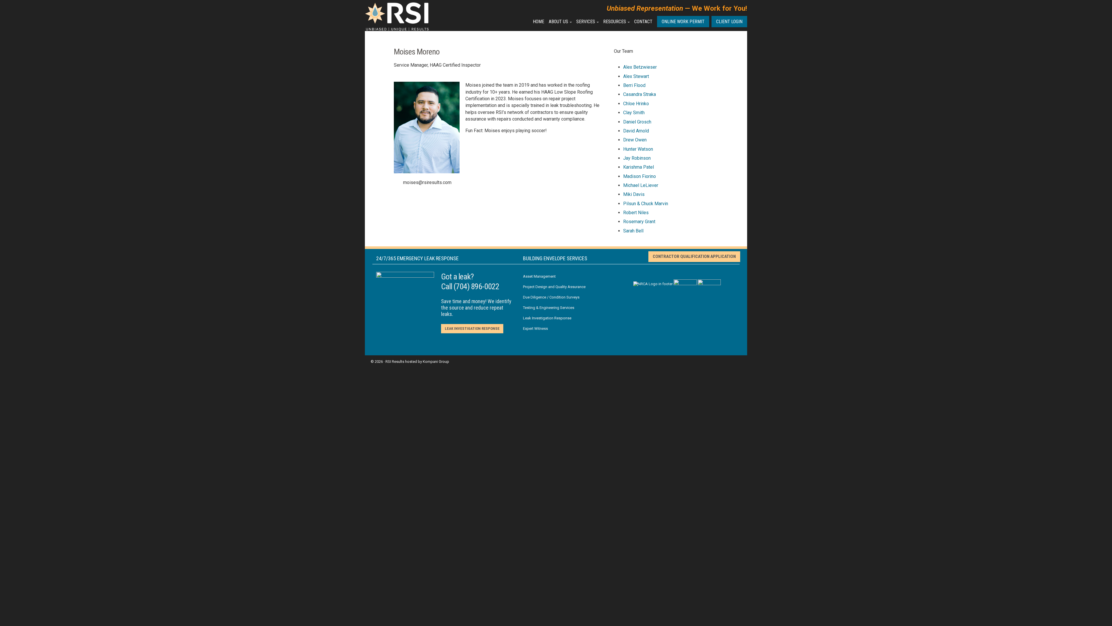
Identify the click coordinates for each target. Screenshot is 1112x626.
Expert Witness (535, 328)
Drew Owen (635, 140)
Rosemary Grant (639, 221)
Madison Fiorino (639, 176)
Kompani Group (436, 361)
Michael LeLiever (640, 185)
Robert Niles (636, 212)
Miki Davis (634, 194)
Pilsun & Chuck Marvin (645, 203)
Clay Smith (634, 112)
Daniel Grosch (637, 122)
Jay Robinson (637, 158)
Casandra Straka (639, 94)
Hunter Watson (638, 149)
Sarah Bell (633, 231)
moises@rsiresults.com (427, 182)
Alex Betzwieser (640, 67)
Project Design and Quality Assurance (554, 287)
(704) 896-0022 (476, 286)
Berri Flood (634, 85)
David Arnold (636, 131)
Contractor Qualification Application (694, 256)
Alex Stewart (636, 76)
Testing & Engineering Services (548, 307)
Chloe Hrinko (636, 103)
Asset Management (539, 276)
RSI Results (394, 361)
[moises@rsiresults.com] (397, 182)
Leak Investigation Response (472, 328)
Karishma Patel (638, 167)
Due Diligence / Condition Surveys (551, 297)
